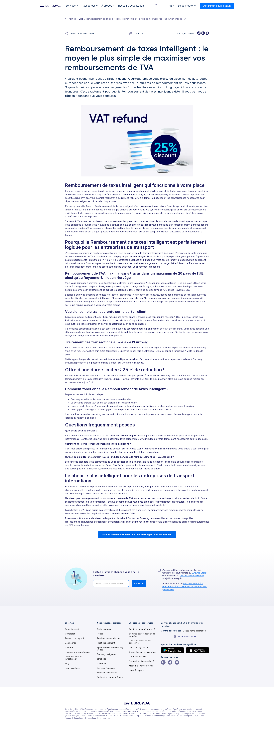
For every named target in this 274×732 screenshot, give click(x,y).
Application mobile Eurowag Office (110, 648)
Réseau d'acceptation (75, 638)
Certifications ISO (137, 656)
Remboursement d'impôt (108, 638)
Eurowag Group (199, 573)
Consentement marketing (192, 575)
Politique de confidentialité (142, 629)
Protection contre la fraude (110, 677)
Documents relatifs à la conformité (140, 641)
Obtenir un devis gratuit (217, 5)
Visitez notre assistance (194, 630)
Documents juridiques (139, 647)
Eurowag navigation (106, 654)
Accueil (72, 19)
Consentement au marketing (142, 652)
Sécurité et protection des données (142, 635)
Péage (100, 634)
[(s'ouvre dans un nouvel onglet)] (172, 650)
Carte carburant (104, 629)
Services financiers (106, 668)
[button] (72, 6)
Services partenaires (107, 672)
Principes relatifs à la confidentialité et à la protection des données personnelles (184, 586)
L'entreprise (70, 643)
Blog (81, 19)
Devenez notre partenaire (77, 652)
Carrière (69, 647)
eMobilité (101, 659)
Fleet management (106, 643)
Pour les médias (72, 668)
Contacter (70, 634)
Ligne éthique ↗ (137, 670)
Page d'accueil (72, 629)
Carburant (102, 663)
